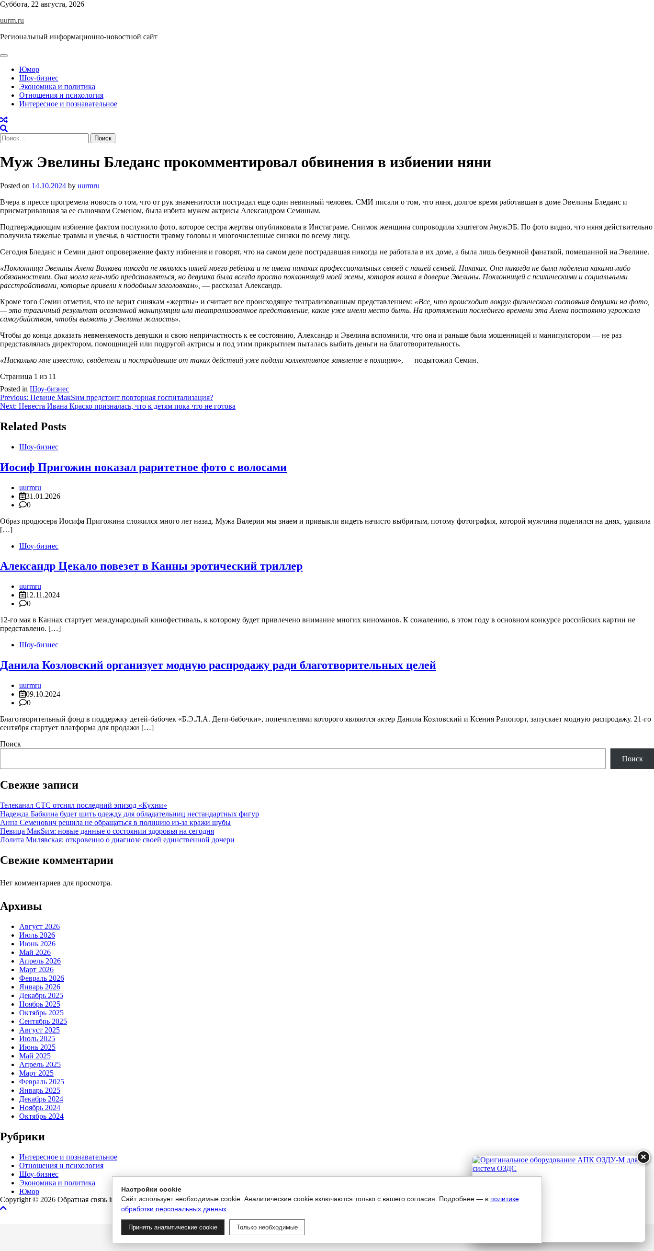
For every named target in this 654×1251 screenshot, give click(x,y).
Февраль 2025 (41, 1082)
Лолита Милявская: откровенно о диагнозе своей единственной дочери (117, 840)
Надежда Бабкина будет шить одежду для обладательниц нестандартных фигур (129, 814)
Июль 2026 (37, 935)
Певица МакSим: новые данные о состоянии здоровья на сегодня (107, 831)
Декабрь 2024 (41, 1099)
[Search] (4, 129)
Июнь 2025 (37, 1047)
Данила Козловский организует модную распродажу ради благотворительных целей (218, 665)
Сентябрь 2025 (43, 1021)
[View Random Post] (4, 120)
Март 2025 (36, 1073)
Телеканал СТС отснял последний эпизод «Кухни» (83, 805)
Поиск (10, 744)
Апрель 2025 (40, 1064)
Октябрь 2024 (41, 1116)
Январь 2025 (39, 1090)
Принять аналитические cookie (172, 1227)
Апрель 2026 (40, 961)
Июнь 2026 (37, 944)
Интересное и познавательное (68, 104)
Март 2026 (36, 969)
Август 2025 (39, 1030)
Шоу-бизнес (38, 78)
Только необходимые (267, 1227)
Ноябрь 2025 (39, 1004)
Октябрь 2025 (41, 1013)
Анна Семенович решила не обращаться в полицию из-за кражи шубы (115, 822)
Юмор (29, 69)
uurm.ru (12, 20)
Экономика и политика (57, 86)
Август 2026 (39, 926)
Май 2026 (35, 952)
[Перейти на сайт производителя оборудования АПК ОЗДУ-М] (559, 1199)
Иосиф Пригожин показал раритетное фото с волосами (143, 467)
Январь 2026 (39, 987)
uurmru (89, 186)
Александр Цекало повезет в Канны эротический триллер (151, 566)
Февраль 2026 (41, 978)
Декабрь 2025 (41, 995)
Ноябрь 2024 (39, 1107)
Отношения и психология (61, 95)
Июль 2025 (37, 1038)
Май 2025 (35, 1056)
